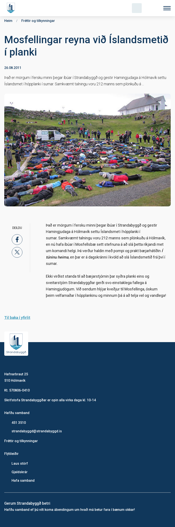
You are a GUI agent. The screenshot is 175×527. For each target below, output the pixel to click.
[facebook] (17, 239)
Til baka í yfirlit (17, 317)
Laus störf (20, 463)
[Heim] (11, 8)
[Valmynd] (167, 8)
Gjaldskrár (20, 472)
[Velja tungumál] (152, 8)
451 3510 (19, 423)
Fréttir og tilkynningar (21, 441)
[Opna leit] (137, 8)
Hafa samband (23, 480)
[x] (17, 252)
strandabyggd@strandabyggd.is (37, 431)
